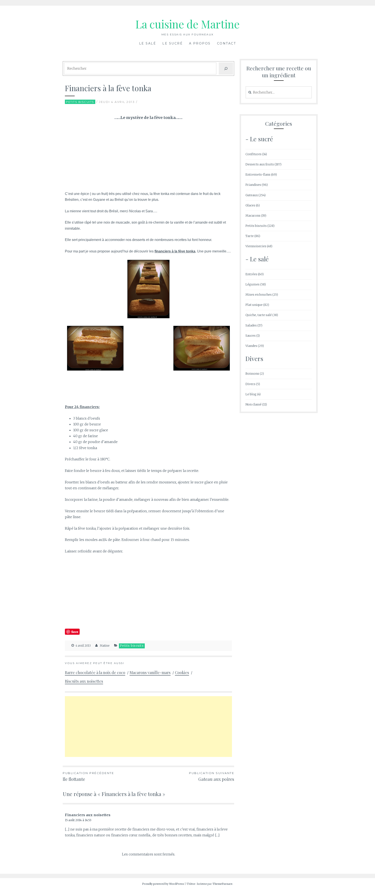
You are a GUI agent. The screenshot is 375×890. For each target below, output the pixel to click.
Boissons (252, 374)
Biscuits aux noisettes (84, 681)
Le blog (251, 394)
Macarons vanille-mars (150, 672)
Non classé (253, 404)
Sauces (250, 336)
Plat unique (254, 305)
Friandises (253, 185)
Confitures (253, 154)
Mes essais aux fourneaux (187, 34)
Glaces (250, 205)
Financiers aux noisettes (87, 815)
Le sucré (172, 43)
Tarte (249, 236)
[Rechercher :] (278, 92)
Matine (105, 646)
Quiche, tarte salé (258, 315)
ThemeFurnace (222, 883)
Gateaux (251, 195)
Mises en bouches (258, 295)
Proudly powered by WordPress (163, 883)
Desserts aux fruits (259, 164)
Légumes (252, 284)
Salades (251, 325)
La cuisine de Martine (187, 24)
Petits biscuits (80, 102)
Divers (250, 384)
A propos (200, 43)
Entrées (251, 274)
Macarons (252, 216)
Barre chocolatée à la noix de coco (95, 672)
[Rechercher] (226, 68)
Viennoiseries (255, 246)
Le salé (147, 43)
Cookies (182, 672)
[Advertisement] (148, 157)
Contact (226, 43)
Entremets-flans (257, 174)
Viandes (251, 346)
